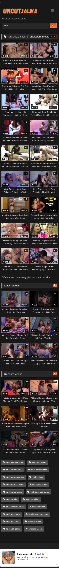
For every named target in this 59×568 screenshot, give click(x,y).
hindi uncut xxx (34, 521)
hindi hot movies (39, 462)
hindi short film (38, 506)
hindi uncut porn (13, 514)
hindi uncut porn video (38, 514)
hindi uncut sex (12, 521)
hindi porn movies (14, 492)
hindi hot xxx (37, 477)
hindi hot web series (15, 477)
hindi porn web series (39, 492)
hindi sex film (11, 499)
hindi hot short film (39, 470)
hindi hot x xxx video (15, 484)
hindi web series (13, 529)
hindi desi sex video (14, 462)
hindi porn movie (39, 484)
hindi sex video (32, 499)
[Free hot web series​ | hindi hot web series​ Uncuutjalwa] (24, 10)
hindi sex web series (15, 506)
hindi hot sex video (14, 470)
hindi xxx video (35, 529)
